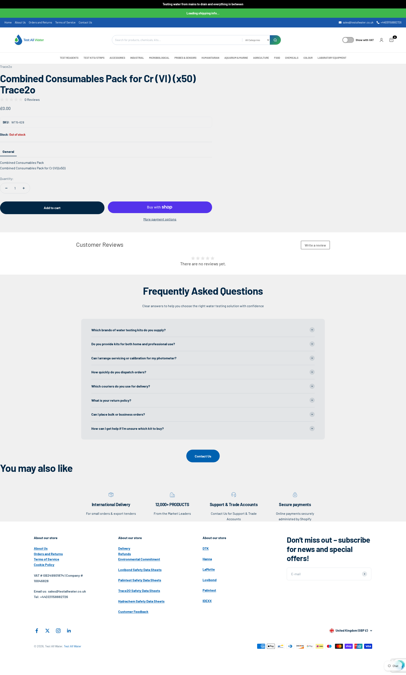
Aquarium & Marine (236, 57)
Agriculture (261, 57)
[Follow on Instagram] (58, 631)
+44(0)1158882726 (391, 22)
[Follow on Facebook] (37, 631)
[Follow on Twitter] (47, 631)
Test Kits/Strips (94, 57)
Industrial (137, 57)
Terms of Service (65, 22)
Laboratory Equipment (332, 57)
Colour (308, 57)
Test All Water (72, 646)
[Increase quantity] (24, 188)
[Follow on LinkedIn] (69, 631)
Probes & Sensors (185, 57)
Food (277, 57)
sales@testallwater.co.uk (358, 22)
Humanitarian (210, 57)
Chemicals (291, 57)
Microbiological (159, 57)
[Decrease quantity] (6, 188)
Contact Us (85, 22)
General (8, 151)
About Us (20, 22)
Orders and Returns (40, 22)
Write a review (315, 245)
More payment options (159, 219)
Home (8, 22)
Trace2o (6, 66)
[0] (391, 40)
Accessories (117, 57)
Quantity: (6, 179)
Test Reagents (69, 57)
